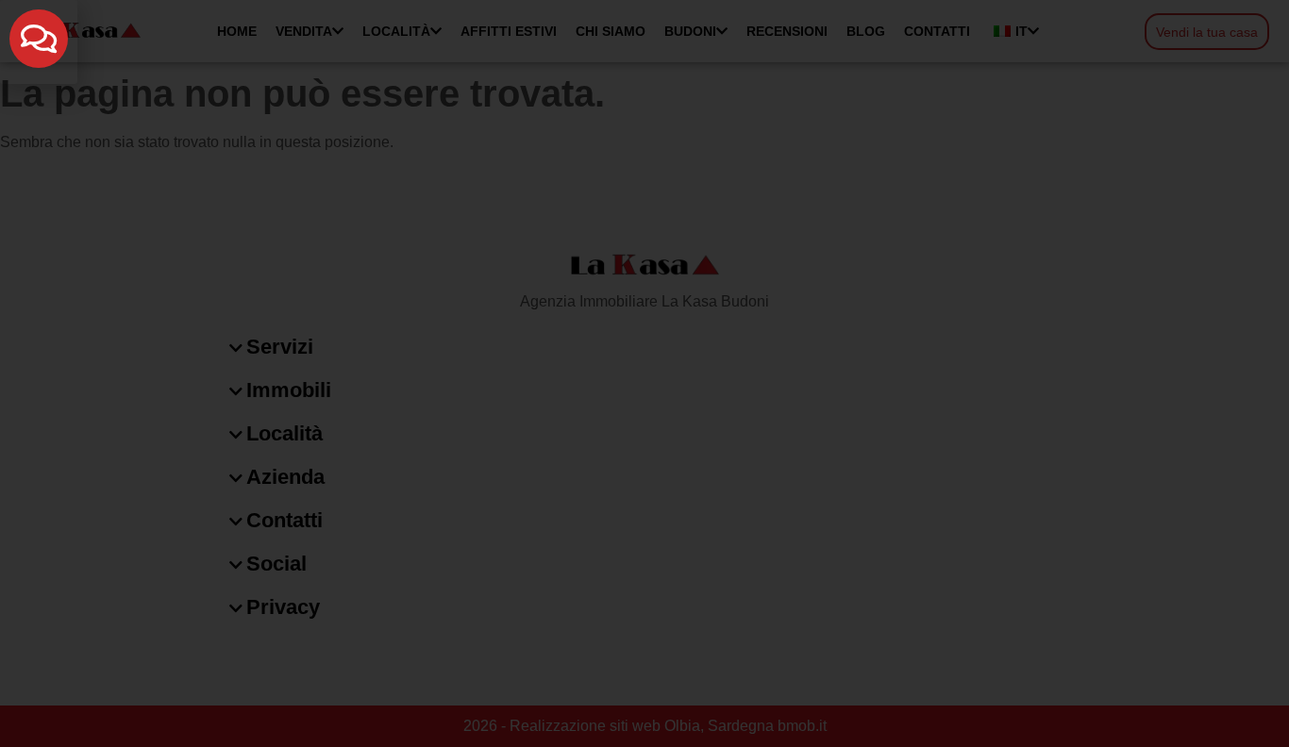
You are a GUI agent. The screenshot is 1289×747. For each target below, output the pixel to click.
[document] (644, 373)
